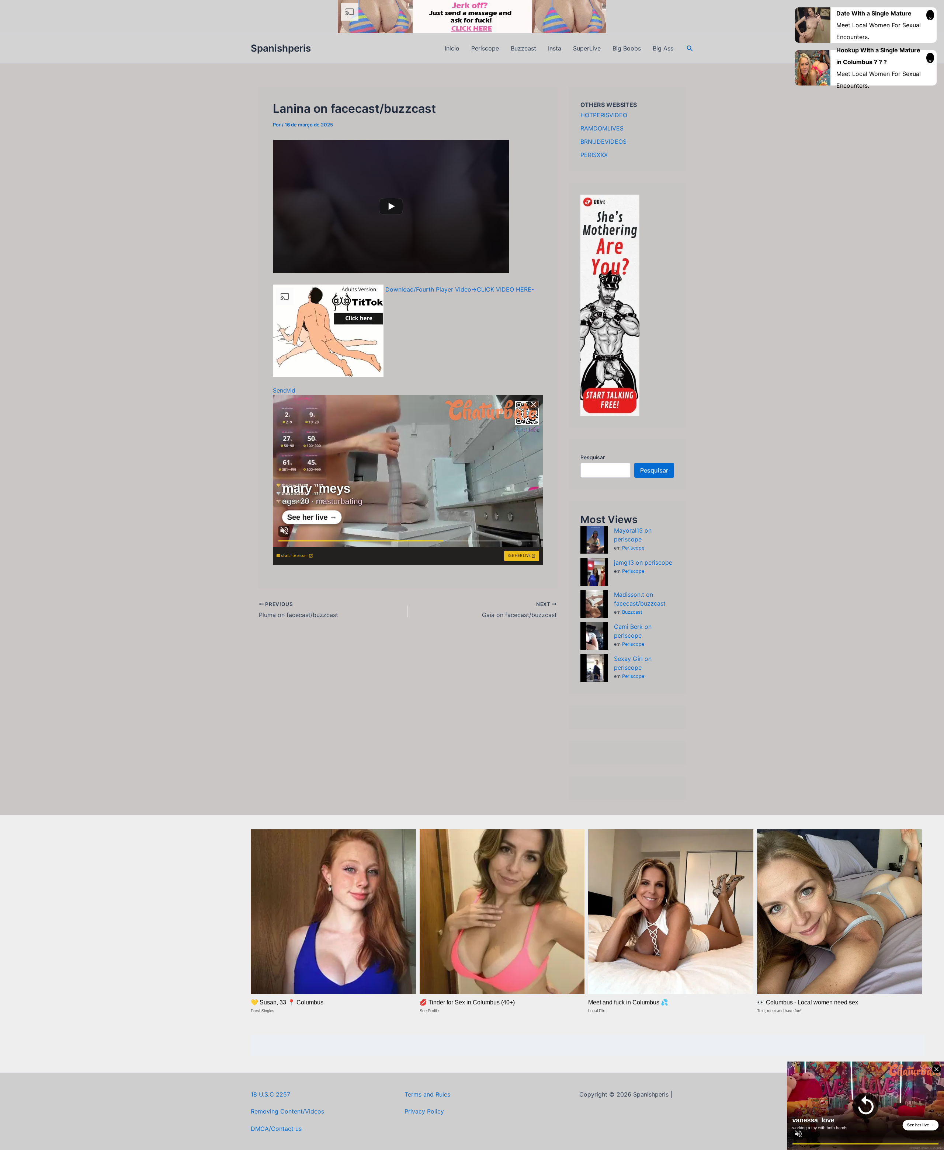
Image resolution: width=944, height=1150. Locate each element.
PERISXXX (594, 154)
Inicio (452, 48)
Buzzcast (523, 48)
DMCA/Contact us (276, 1128)
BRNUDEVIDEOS (603, 141)
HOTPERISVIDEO (603, 115)
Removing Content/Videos (287, 1111)
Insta (554, 48)
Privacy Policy (424, 1111)
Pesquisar (592, 457)
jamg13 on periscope (643, 562)
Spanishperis (281, 48)
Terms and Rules (427, 1094)
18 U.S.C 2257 (270, 1094)
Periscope (485, 48)
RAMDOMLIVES (602, 128)
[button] (690, 48)
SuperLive (587, 48)
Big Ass (663, 48)
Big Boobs (626, 48)
